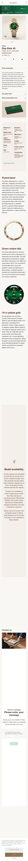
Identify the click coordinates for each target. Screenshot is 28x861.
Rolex (3, 12)
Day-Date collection (19, 12)
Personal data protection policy (12, 844)
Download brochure (10, 163)
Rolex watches (10, 12)
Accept (14, 854)
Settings (14, 858)
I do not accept (14, 849)
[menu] (2, 2)
